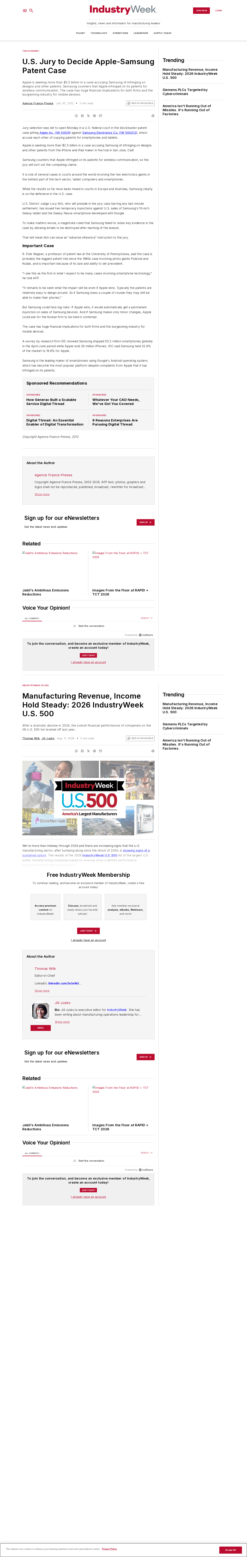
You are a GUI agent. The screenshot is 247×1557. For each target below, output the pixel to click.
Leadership (141, 33)
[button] (24, 10)
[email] (100, 115)
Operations (120, 33)
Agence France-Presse (37, 103)
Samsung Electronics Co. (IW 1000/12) (109, 132)
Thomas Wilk (31, 738)
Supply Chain (162, 33)
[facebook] (76, 115)
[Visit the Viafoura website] (146, 635)
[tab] (32, 618)
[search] (31, 10)
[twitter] (88, 115)
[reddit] (94, 115)
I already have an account (88, 662)
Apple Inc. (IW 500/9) (55, 132)
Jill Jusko (48, 738)
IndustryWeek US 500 (35, 685)
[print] (153, 115)
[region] (88, 626)
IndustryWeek (117, 1010)
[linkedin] (82, 115)
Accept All (230, 1550)
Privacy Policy (109, 1549)
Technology (99, 33)
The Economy (30, 51)
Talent (80, 33)
